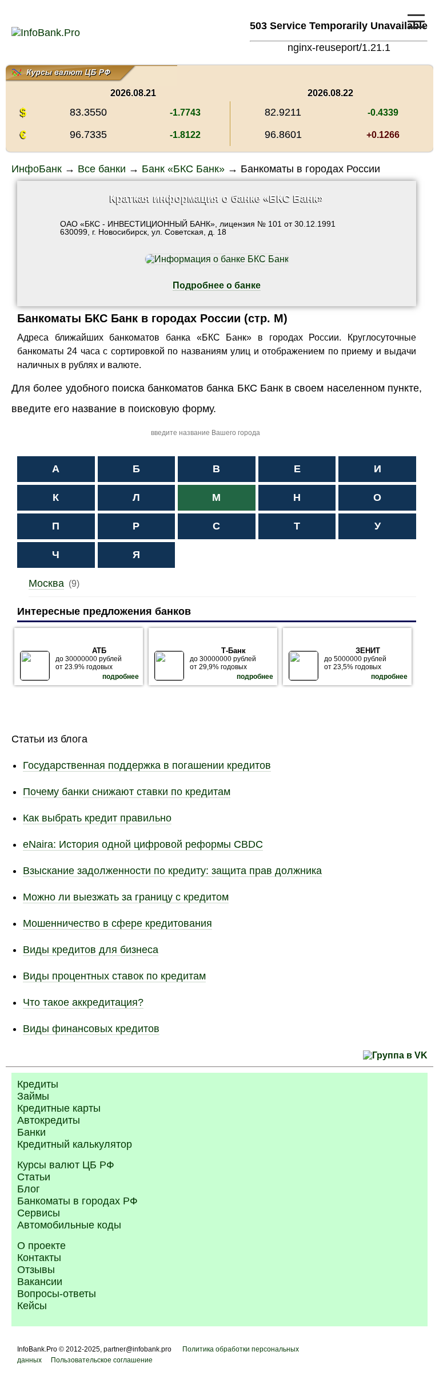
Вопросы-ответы (56, 1293)
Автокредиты (48, 1120)
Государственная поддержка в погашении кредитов (147, 765)
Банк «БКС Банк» (183, 169)
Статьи (33, 1177)
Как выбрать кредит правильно (97, 818)
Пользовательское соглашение (102, 1360)
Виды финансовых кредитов (91, 1028)
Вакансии (39, 1281)
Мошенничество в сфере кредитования (117, 923)
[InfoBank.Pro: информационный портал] (45, 32)
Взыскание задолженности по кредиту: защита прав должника (172, 870)
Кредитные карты (59, 1108)
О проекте (41, 1245)
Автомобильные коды (69, 1225)
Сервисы (38, 1213)
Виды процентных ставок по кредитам (114, 976)
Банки (31, 1132)
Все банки (102, 169)
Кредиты (37, 1084)
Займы (33, 1096)
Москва (46, 583)
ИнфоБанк (36, 169)
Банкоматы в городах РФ (77, 1201)
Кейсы (32, 1305)
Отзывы (36, 1269)
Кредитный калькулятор (74, 1144)
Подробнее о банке (217, 285)
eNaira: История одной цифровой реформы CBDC (143, 844)
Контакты (39, 1257)
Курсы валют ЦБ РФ (65, 1165)
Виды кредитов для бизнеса (90, 949)
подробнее (120, 677)
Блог (28, 1189)
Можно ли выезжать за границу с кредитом (126, 897)
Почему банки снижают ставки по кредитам (126, 791)
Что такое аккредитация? (83, 1002)
